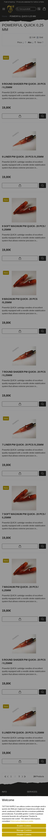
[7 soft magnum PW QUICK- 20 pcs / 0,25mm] (24, 498)
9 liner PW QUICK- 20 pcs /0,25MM (23, 156)
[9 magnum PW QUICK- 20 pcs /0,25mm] (24, 283)
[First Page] (5, 776)
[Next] (22, 776)
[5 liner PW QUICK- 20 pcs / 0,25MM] (24, 716)
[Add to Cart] (20, 116)
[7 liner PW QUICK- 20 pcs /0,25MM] (24, 428)
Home (4, 16)
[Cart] (44, 8)
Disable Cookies (24, 834)
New (6, 57)
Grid (41, 37)
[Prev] (8, 776)
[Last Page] (25, 776)
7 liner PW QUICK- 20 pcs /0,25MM (23, 444)
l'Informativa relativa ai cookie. (22, 821)
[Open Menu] (4, 9)
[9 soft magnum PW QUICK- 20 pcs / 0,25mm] (24, 210)
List (33, 37)
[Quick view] (42, 116)
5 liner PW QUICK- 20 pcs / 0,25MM (23, 732)
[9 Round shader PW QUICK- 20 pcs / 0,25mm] (24, 68)
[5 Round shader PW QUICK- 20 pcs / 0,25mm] (24, 644)
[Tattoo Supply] (11, 9)
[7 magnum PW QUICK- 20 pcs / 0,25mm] (24, 571)
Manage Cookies (24, 830)
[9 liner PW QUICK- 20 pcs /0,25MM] (24, 141)
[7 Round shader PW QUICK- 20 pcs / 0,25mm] (24, 356)
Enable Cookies (24, 826)
